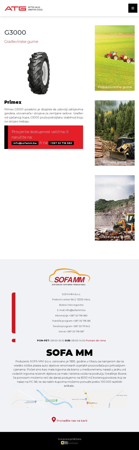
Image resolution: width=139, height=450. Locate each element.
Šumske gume (114, 162)
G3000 (15, 32)
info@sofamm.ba (25, 143)
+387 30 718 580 (61, 143)
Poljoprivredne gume (115, 87)
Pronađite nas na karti (71, 420)
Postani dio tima (96, 340)
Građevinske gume (115, 237)
